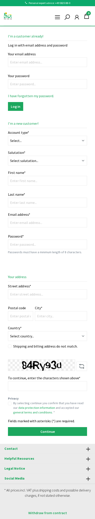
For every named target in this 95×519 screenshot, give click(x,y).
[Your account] (77, 16)
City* (38, 308)
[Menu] (57, 16)
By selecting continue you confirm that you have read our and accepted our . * (48, 407)
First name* (17, 172)
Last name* (16, 194)
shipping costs (49, 490)
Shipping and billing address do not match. (45, 346)
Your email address (22, 54)
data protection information (36, 408)
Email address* (19, 214)
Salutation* (16, 152)
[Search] (67, 16)
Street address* (19, 286)
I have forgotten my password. (31, 96)
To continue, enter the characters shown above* (44, 378)
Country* (15, 328)
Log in (15, 106)
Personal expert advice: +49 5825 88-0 (49, 3)
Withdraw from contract (47, 513)
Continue (47, 431)
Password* (16, 236)
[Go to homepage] (8, 16)
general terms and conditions (32, 412)
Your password (18, 76)
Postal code (17, 308)
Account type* (18, 132)
